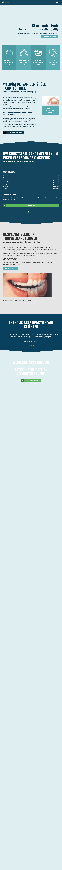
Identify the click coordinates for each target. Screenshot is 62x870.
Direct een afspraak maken (32, 380)
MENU (56, 3)
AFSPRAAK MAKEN (32, 205)
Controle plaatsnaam (10, 268)
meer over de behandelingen (15, 132)
